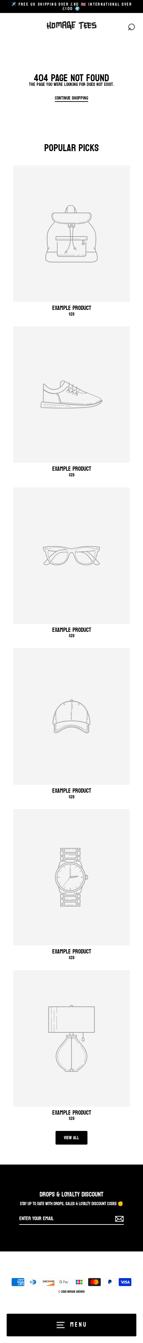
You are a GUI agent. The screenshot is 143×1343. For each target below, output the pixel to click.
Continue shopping (71, 98)
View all (71, 1137)
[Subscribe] (118, 1219)
